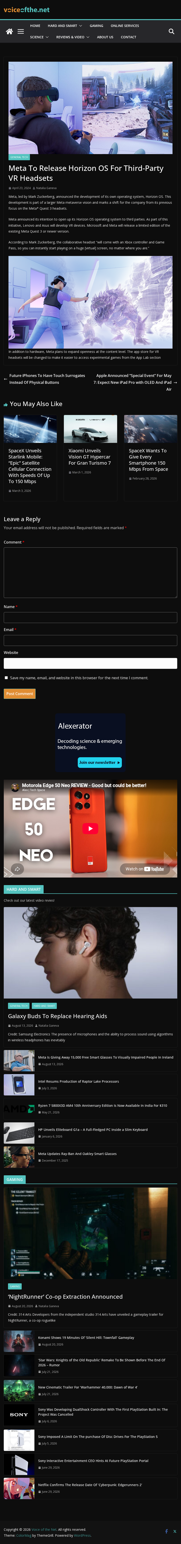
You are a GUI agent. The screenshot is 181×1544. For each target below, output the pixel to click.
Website (11, 652)
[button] (79, 25)
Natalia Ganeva (46, 188)
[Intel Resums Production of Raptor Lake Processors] (19, 1084)
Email (10, 629)
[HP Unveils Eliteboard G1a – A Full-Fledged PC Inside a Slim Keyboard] (19, 1133)
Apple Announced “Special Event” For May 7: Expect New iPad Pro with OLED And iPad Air (133, 382)
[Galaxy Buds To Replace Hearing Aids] (90, 953)
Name (11, 606)
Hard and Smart (62, 25)
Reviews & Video (70, 37)
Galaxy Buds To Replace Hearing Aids (57, 1016)
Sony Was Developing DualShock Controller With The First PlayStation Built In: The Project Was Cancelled (103, 1412)
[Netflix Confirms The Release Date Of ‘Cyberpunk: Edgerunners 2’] (19, 1488)
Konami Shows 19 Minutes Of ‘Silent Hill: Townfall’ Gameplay (86, 1337)
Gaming (96, 25)
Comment (14, 542)
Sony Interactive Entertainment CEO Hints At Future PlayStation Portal (93, 1460)
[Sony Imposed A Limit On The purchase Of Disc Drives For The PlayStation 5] (19, 1440)
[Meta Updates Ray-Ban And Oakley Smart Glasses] (19, 1157)
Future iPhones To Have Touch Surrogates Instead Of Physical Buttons (47, 379)
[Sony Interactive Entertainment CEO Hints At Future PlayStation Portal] (19, 1464)
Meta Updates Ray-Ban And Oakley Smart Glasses (77, 1153)
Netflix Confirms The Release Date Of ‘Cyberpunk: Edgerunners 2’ (90, 1485)
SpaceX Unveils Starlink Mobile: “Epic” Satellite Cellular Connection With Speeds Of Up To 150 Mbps (29, 465)
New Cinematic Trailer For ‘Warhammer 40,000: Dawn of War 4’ (88, 1387)
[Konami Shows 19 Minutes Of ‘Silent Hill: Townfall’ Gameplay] (19, 1341)
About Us (105, 37)
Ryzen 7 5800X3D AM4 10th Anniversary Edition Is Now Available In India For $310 (102, 1105)
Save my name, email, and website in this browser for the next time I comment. (79, 677)
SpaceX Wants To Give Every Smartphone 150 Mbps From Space (148, 459)
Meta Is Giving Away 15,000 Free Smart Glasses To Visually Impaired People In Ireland (105, 1057)
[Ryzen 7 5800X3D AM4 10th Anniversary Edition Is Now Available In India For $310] (19, 1109)
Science (37, 37)
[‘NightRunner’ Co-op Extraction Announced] (90, 1233)
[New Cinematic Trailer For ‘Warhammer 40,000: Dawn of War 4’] (19, 1390)
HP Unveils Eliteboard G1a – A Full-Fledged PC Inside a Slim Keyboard (93, 1129)
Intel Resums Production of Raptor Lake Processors (78, 1081)
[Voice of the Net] (9, 31)
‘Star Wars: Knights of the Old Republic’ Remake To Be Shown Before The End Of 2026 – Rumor (101, 1362)
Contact (128, 37)
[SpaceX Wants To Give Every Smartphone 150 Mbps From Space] (150, 418)
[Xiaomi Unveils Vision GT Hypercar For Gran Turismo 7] (90, 418)
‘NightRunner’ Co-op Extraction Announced (66, 1296)
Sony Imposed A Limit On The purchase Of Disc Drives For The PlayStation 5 (98, 1436)
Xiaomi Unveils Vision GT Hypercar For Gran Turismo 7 (90, 456)
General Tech (19, 157)
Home (35, 25)
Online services (125, 25)
